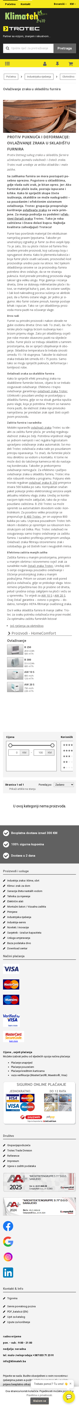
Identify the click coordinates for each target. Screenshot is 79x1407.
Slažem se (39, 1400)
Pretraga (65, 48)
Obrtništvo (68, 76)
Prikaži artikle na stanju (22, 788)
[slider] (10, 745)
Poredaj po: (45, 784)
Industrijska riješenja (39, 76)
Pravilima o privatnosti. (40, 1395)
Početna (10, 4)
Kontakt (25, 4)
